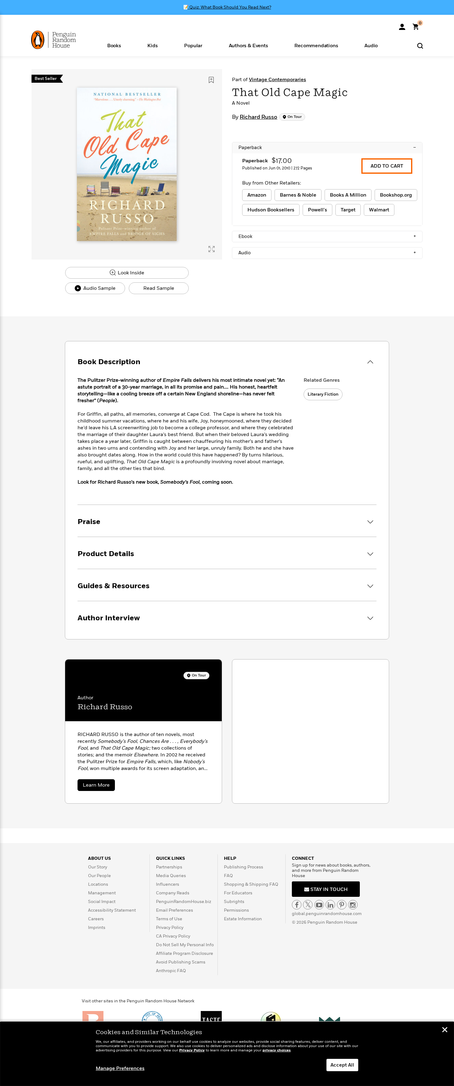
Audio (327, 252)
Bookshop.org (396, 195)
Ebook (327, 236)
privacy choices (277, 1050)
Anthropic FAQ (171, 971)
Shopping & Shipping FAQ (251, 884)
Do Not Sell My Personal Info (185, 945)
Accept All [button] (342, 1065)
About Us (99, 858)
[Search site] (420, 45)
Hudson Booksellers (270, 209)
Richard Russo (258, 117)
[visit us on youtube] (319, 904)
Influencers (167, 884)
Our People (99, 876)
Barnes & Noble (298, 195)
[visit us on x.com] (308, 904)
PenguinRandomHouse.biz (183, 902)
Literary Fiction (323, 394)
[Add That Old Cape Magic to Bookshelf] (211, 80)
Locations (98, 884)
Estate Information (243, 919)
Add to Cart (387, 166)
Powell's (317, 209)
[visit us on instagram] (353, 904)
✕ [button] (444, 1030)
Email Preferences (174, 910)
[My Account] (402, 24)
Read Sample (158, 288)
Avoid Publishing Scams (180, 962)
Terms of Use (169, 919)
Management (102, 893)
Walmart (379, 209)
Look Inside (130, 272)
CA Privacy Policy (173, 936)
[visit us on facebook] (296, 904)
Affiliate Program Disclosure (184, 953)
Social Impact (102, 902)
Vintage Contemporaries (277, 79)
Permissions (236, 910)
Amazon (256, 195)
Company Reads (172, 893)
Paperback (327, 147)
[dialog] (227, 1054)
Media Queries (171, 876)
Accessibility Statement (112, 910)
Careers (96, 919)
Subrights (234, 902)
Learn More (99, 786)
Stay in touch (328, 889)
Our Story (97, 867)
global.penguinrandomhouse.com (327, 914)
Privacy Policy (169, 927)
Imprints (96, 927)
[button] (114, 45)
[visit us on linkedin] (330, 904)
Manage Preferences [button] (120, 1068)
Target (348, 209)
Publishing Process (243, 867)
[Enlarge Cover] (211, 249)
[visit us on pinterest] (342, 904)
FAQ (228, 876)
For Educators (238, 893)
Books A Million (348, 195)
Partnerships (169, 867)
